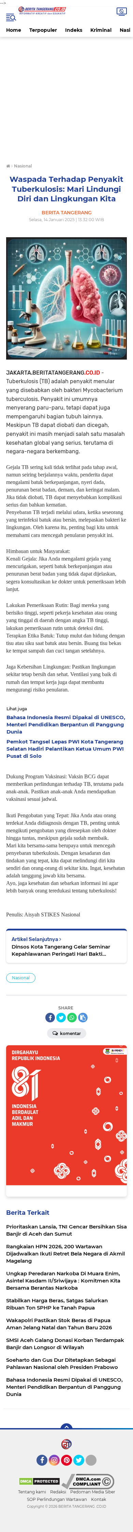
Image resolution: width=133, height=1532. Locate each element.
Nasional (21, 977)
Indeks (73, 30)
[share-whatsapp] (72, 1017)
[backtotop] (66, 1429)
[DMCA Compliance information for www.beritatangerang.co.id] (87, 1481)
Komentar (70, 1033)
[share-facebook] (50, 1017)
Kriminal (101, 30)
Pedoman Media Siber (92, 1491)
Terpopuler (43, 30)
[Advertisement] (66, 100)
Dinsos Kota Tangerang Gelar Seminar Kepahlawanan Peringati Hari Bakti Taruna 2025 (61, 950)
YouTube (96, 1469)
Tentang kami (32, 1491)
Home (13, 30)
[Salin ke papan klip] (83, 1017)
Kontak (98, 1499)
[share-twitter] (61, 1017)
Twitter (81, 1469)
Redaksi (58, 1491)
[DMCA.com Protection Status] (39, 1481)
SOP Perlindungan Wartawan (57, 1499)
